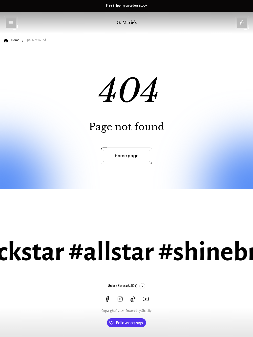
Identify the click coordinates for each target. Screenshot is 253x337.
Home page (126, 156)
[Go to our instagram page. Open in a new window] (120, 299)
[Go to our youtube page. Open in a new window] (146, 299)
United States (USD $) (122, 286)
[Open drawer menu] (11, 23)
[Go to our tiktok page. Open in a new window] (133, 299)
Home (15, 40)
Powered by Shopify (138, 311)
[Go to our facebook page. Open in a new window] (107, 299)
